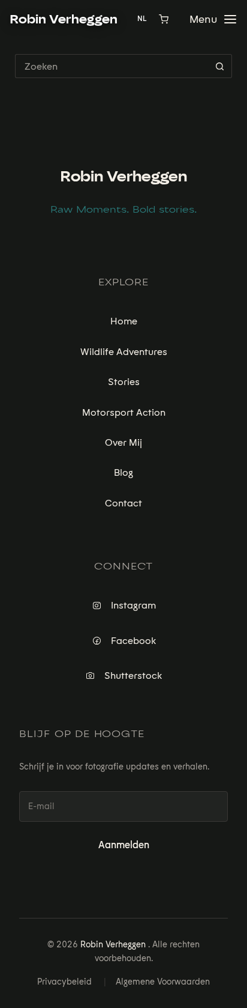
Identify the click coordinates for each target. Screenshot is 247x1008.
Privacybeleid (64, 982)
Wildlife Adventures (123, 351)
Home (123, 321)
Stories (124, 381)
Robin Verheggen (123, 176)
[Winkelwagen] (163, 19)
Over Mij (123, 442)
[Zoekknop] (220, 66)
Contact (123, 503)
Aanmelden (123, 845)
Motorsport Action (123, 412)
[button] (209, 19)
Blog (123, 472)
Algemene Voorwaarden (163, 982)
